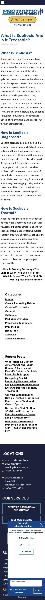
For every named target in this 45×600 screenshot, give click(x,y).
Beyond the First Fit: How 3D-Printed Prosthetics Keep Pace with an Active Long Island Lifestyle (20, 413)
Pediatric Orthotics (16, 319)
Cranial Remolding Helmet (20, 303)
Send (37, 591)
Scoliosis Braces (15, 338)
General (10, 311)
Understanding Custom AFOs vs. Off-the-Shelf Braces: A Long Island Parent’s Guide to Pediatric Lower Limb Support (21, 368)
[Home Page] (22, 9)
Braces (9, 299)
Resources (11, 330)
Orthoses (11, 315)
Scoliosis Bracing (21, 520)
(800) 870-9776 (14, 488)
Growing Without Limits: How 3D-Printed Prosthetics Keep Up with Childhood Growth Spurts (22, 399)
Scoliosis (10, 334)
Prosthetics (12, 326)
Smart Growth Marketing (20, 591)
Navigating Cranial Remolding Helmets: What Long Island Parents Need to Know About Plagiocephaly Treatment (22, 384)
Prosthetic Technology (18, 323)
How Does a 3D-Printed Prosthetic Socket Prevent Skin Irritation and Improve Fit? (21, 426)
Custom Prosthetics (17, 307)
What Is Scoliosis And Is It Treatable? (22, 38)
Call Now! (27, 552)
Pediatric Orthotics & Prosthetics (21, 509)
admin (3, 44)
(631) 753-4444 (24, 19)
